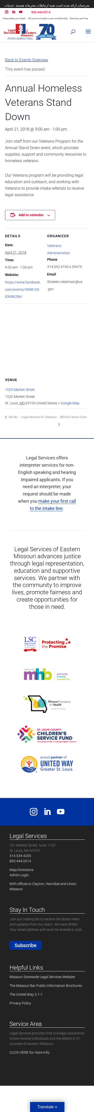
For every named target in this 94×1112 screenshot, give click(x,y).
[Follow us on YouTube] (60, 813)
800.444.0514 (40, 12)
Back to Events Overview (26, 60)
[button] (73, 30)
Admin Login (19, 875)
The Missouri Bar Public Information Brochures (46, 986)
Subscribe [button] (26, 945)
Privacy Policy (20, 1003)
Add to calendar (31, 215)
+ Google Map (68, 403)
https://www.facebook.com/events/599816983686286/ (23, 289)
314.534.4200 (20, 856)
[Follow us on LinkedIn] (47, 813)
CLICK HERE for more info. (30, 1052)
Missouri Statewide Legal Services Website (42, 977)
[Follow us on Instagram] (33, 813)
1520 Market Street (20, 390)
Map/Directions (22, 870)
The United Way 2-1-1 (26, 994)
